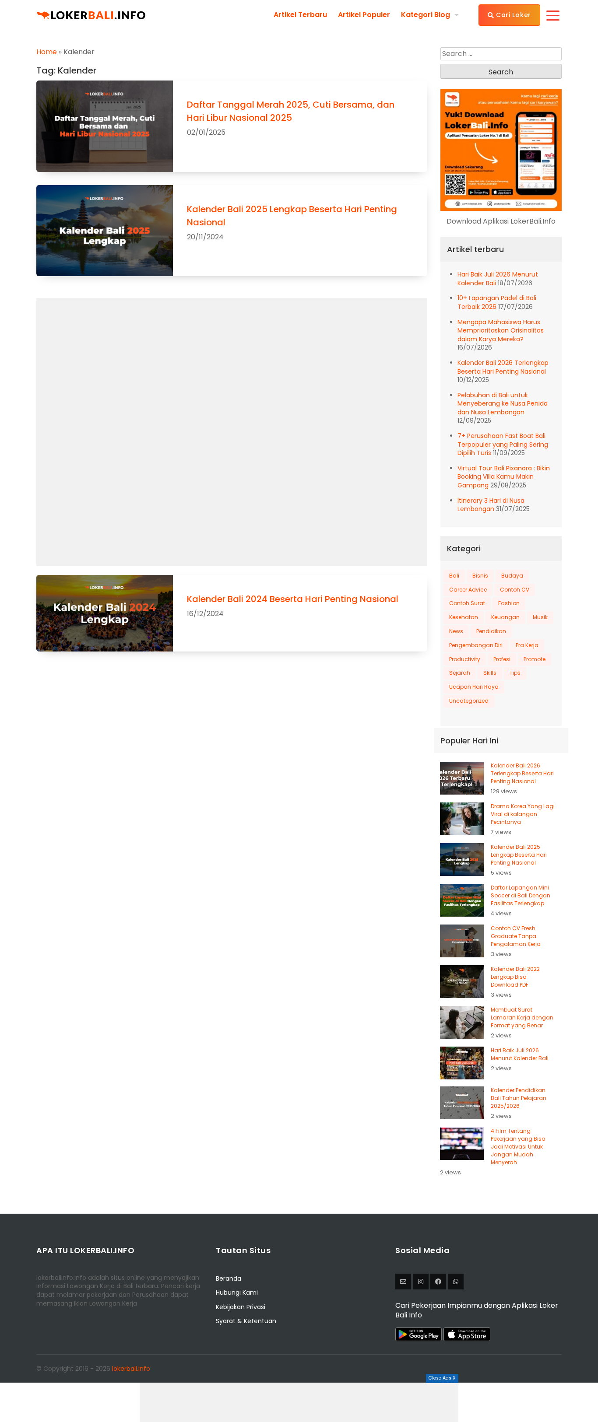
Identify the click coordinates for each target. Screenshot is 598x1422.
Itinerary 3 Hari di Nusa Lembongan (490, 505)
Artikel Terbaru (300, 15)
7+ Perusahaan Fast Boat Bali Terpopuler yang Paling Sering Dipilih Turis (502, 444)
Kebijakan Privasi (240, 1307)
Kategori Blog (425, 15)
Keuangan (505, 617)
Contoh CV (514, 589)
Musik (540, 617)
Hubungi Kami (237, 1292)
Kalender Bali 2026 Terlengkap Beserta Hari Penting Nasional (503, 367)
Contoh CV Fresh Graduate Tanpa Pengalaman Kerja (516, 936)
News (456, 631)
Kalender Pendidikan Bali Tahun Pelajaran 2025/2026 (518, 1098)
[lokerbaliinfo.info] (438, 1281)
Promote (534, 659)
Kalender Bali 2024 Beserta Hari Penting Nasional (292, 599)
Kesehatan (463, 617)
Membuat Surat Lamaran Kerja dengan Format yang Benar (522, 1017)
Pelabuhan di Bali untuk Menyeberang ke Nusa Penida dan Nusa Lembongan (502, 404)
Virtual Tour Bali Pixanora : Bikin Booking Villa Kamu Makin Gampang (503, 477)
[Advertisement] (299, 1402)
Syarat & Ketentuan (246, 1321)
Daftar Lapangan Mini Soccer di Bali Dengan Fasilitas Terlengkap (520, 895)
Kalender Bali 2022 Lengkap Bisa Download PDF (515, 976)
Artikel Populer (364, 15)
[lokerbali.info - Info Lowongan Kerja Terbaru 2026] (91, 15)
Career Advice (468, 589)
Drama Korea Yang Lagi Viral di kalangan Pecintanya (523, 814)
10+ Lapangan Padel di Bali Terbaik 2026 (496, 302)
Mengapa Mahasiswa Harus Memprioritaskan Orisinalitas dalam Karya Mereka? (500, 330)
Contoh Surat (467, 603)
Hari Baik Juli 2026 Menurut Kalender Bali (520, 1054)
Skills (489, 672)
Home (46, 52)
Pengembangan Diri (476, 645)
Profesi (501, 659)
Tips (515, 672)
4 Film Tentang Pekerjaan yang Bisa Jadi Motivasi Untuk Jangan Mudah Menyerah (518, 1146)
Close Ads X (442, 1378)
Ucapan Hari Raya (474, 686)
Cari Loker (512, 15)
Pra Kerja (527, 645)
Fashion (509, 603)
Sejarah (459, 672)
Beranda (228, 1278)
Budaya (512, 575)
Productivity (464, 659)
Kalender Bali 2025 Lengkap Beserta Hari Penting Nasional (519, 854)
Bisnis (480, 575)
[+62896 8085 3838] (456, 1281)
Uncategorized (469, 700)
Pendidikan (491, 631)
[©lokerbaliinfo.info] (421, 1281)
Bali (454, 575)
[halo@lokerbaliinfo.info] (403, 1281)
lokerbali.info (131, 1368)
